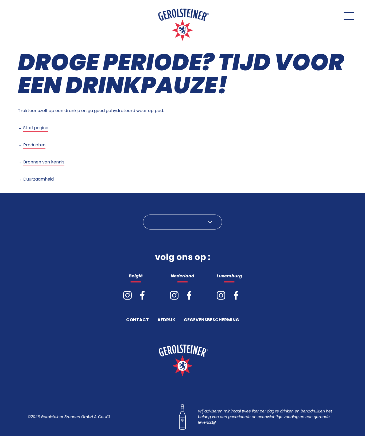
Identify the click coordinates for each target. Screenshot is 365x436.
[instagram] (127, 295)
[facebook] (142, 295)
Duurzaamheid (38, 179)
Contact (137, 320)
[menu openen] (349, 16)
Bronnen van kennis (43, 162)
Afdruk (166, 320)
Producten (34, 145)
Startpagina (35, 128)
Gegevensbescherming (211, 320)
